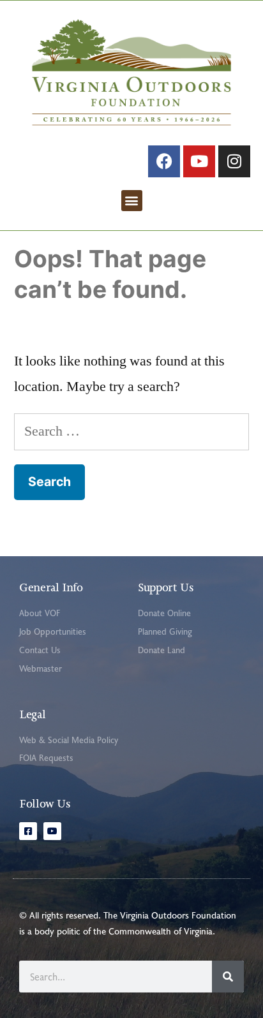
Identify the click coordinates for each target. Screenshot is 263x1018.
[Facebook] (164, 161)
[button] (131, 200)
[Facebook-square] (28, 831)
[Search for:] (131, 431)
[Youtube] (199, 161)
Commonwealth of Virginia (161, 931)
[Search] (228, 976)
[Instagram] (234, 161)
